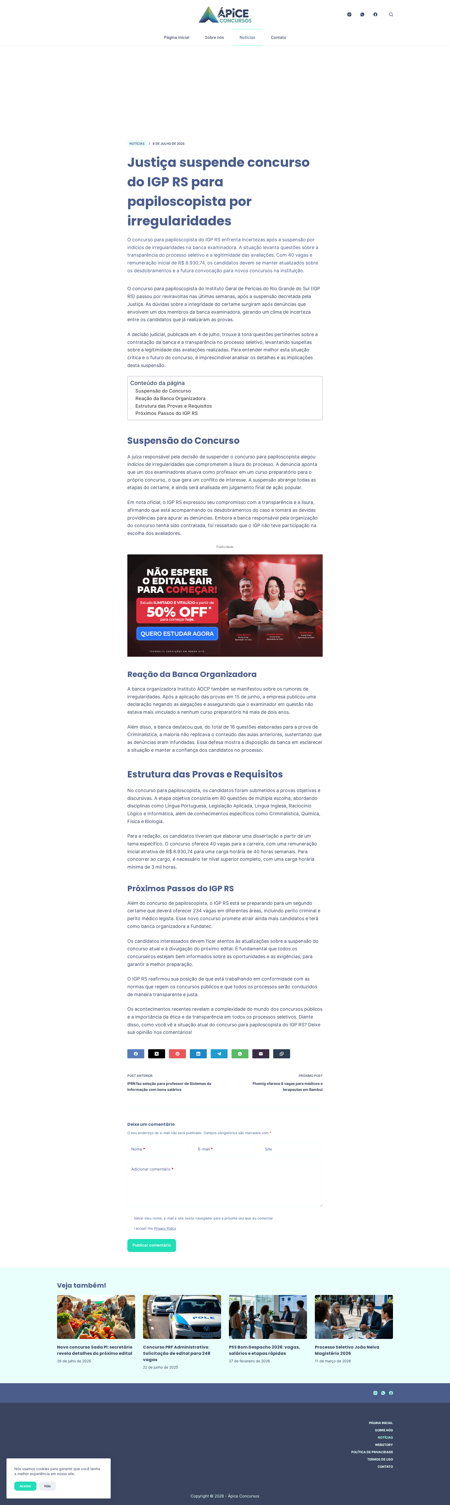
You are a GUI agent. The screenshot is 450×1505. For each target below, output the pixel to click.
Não (47, 1486)
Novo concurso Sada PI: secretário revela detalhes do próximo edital (95, 1350)
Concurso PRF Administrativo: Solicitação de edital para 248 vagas (176, 1353)
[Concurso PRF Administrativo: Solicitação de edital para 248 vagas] (182, 1317)
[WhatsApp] (362, 14)
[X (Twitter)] (156, 1053)
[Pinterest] (177, 1053)
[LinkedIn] (198, 1053)
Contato (278, 37)
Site (268, 1149)
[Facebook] (375, 14)
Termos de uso (380, 1459)
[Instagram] (349, 14)
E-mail (205, 1149)
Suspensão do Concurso (163, 391)
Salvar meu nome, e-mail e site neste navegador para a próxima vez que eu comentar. (204, 1218)
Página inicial (176, 37)
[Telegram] (219, 1053)
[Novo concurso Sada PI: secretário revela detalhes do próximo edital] (96, 1317)
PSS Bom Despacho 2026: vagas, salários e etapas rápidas (264, 1350)
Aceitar (25, 1486)
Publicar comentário (152, 1245)
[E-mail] (260, 1053)
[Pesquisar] (391, 14)
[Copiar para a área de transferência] (281, 1053)
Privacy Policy (165, 1228)
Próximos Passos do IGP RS (166, 413)
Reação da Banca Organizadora (170, 398)
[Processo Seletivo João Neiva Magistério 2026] (354, 1317)
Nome (138, 1149)
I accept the (155, 1228)
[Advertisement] (225, 85)
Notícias (247, 37)
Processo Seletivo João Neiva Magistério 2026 (347, 1350)
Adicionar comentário (152, 1169)
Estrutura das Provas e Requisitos (173, 406)
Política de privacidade (372, 1452)
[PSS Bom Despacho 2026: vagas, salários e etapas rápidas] (268, 1317)
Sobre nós (214, 37)
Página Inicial (381, 1423)
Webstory (384, 1445)
